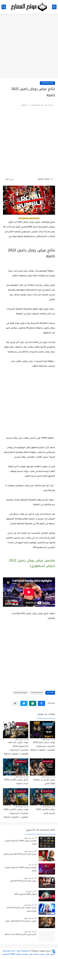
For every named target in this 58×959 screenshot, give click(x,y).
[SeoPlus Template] (53, 951)
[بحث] (3, 7)
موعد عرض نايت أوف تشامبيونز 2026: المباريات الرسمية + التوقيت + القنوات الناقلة (16, 748)
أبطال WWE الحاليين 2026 (25, 894)
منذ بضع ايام (30, 891)
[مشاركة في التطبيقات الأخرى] (15, 703)
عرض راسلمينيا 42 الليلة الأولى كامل (20, 921)
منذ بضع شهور (29, 838)
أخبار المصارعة (47, 83)
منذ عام (31, 865)
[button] (41, 703)
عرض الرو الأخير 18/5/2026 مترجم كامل (20, 854)
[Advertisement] (29, 47)
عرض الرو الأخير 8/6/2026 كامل (23, 881)
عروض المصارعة (20, 693)
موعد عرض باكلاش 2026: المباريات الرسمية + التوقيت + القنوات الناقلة (15, 814)
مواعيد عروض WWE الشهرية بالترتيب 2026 (20, 842)
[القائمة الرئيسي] (54, 7)
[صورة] (47, 842)
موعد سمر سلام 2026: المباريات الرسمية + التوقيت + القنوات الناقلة (42, 746)
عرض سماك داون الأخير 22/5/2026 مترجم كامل (21, 909)
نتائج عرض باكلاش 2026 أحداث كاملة (20, 935)
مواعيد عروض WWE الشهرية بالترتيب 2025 (20, 869)
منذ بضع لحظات (47, 739)
